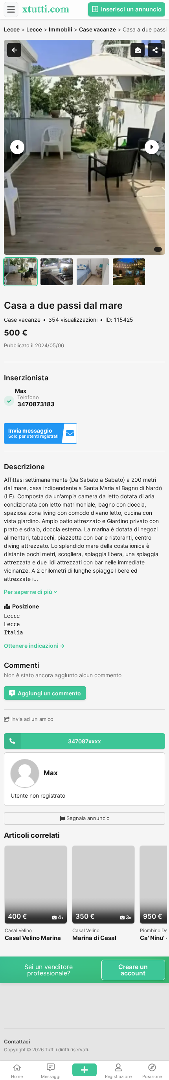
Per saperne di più (28, 591)
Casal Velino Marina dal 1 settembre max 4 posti (34, 938)
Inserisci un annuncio (130, 9)
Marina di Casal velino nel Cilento (96, 938)
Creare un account (133, 970)
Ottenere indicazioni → (34, 645)
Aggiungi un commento (49, 693)
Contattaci (17, 1041)
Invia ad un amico (31, 719)
